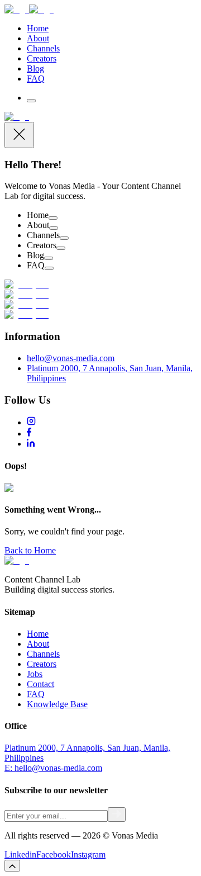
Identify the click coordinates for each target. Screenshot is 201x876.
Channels (43, 48)
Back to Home (30, 550)
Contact (40, 684)
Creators (41, 58)
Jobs (34, 674)
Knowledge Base (57, 704)
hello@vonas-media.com (70, 358)
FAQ (36, 78)
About (38, 38)
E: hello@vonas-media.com (53, 768)
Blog (35, 68)
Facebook (53, 854)
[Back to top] (12, 866)
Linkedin (20, 854)
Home (38, 28)
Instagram (88, 854)
